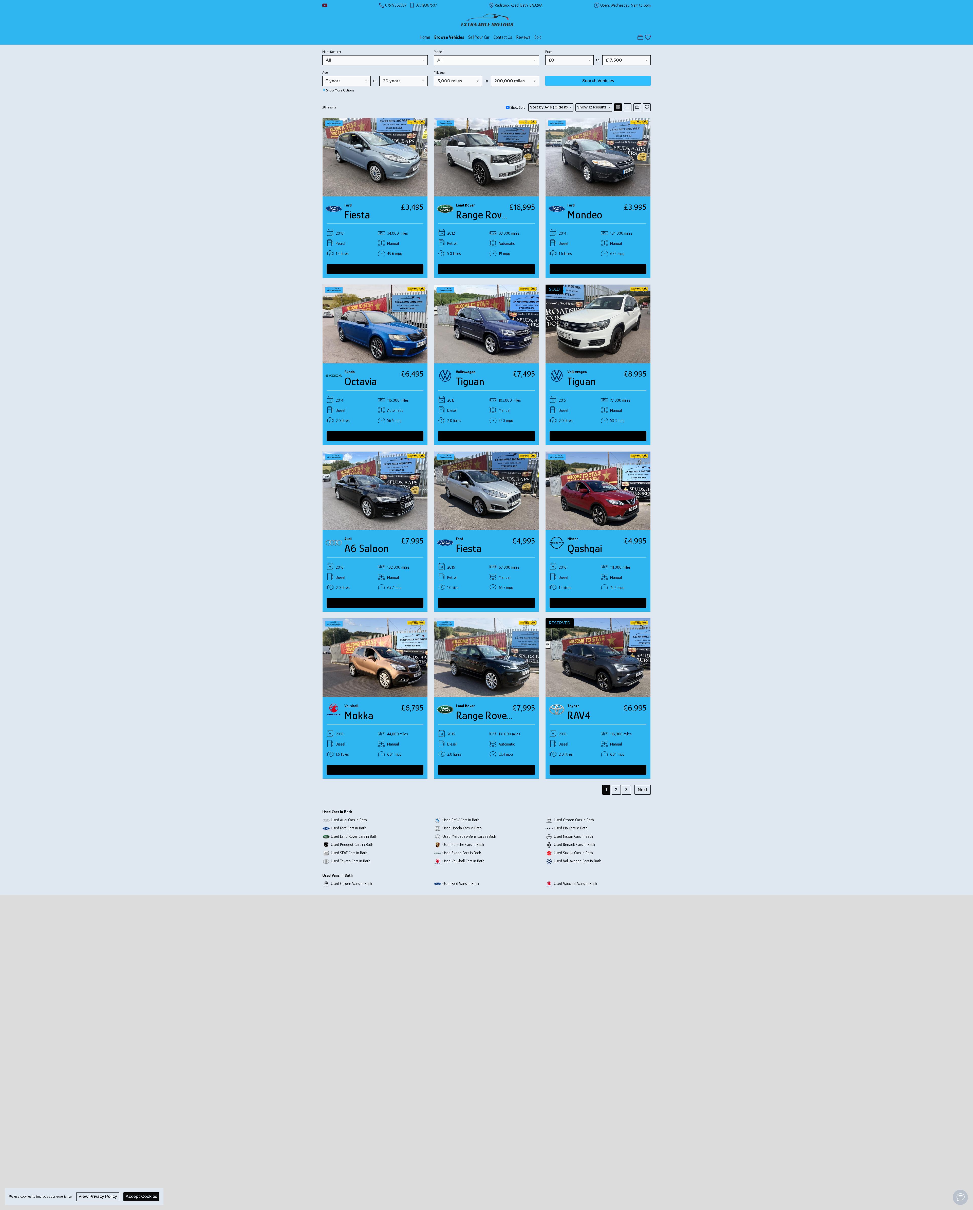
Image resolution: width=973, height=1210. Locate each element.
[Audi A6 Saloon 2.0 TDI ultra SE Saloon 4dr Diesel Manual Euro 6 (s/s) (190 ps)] (375, 490)
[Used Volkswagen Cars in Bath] (549, 861)
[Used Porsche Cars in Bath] (437, 844)
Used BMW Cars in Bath (460, 820)
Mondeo (584, 215)
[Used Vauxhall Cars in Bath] (437, 861)
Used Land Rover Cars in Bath (354, 836)
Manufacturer (331, 52)
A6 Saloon (366, 548)
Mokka (358, 715)
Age (325, 72)
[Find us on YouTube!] (324, 5)
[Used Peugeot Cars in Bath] (326, 844)
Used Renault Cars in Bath (574, 844)
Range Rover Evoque (500, 715)
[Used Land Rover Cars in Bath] (326, 836)
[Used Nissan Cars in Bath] (549, 836)
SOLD (554, 289)
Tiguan (470, 381)
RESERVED (559, 623)
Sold (537, 37)
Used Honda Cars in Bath (462, 828)
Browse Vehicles (449, 37)
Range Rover (483, 215)
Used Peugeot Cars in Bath (352, 844)
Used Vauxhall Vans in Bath (575, 883)
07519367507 (395, 5)
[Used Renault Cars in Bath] (549, 844)
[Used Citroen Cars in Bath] (549, 820)
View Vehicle (375, 269)
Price (548, 52)
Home (425, 37)
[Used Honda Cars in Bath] (437, 828)
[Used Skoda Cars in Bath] (437, 853)
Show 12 (591, 107)
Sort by (549, 107)
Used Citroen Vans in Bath (351, 883)
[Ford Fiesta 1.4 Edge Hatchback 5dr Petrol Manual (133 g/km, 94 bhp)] (375, 157)
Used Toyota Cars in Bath (350, 861)
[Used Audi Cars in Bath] (326, 820)
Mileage (439, 72)
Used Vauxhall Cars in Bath (463, 861)
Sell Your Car (479, 37)
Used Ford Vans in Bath (460, 883)
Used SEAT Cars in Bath (349, 853)
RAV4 (578, 715)
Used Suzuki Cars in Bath (573, 853)
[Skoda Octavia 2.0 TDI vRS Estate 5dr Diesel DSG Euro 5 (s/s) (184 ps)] (375, 323)
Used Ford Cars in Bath (348, 828)
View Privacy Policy (98, 1196)
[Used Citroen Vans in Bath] (326, 883)
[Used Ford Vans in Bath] (437, 883)
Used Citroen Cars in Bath (574, 820)
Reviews (523, 37)
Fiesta (357, 215)
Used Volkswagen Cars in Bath (577, 861)
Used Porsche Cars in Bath (463, 844)
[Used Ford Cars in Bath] (326, 828)
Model (438, 52)
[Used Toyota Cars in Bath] (326, 861)
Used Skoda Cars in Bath (461, 853)
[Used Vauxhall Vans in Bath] (549, 883)
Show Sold (517, 107)
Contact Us (503, 37)
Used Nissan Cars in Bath (573, 836)
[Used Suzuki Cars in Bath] (549, 853)
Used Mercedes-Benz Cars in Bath (469, 836)
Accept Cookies (141, 1196)
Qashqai (584, 548)
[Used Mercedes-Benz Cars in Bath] (437, 836)
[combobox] (375, 60)
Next (642, 789)
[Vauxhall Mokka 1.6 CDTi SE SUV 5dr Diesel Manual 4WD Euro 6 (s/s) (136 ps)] (375, 657)
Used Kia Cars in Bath (571, 828)
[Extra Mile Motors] (487, 19)
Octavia (360, 381)
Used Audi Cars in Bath (349, 820)
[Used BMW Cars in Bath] (437, 820)
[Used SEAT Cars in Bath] (326, 853)
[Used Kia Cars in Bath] (549, 828)
